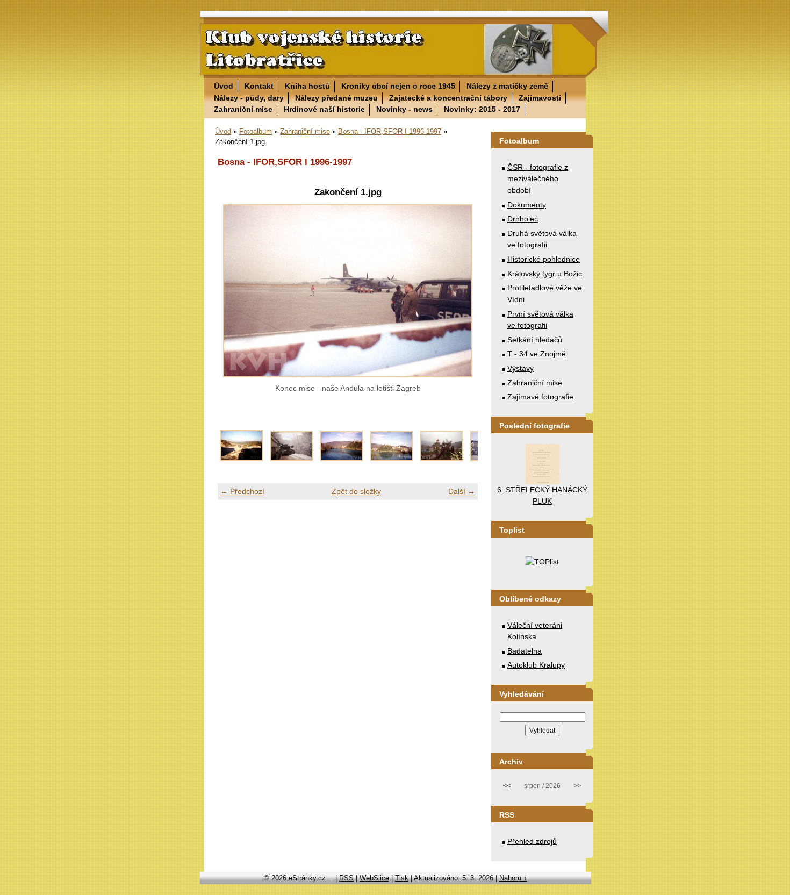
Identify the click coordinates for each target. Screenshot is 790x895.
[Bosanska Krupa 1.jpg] (391, 458)
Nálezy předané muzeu (336, 98)
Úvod (223, 86)
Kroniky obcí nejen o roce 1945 (398, 86)
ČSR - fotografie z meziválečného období (537, 179)
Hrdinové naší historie (324, 109)
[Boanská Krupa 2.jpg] (341, 458)
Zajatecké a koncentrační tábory (448, 98)
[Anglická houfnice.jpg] (291, 458)
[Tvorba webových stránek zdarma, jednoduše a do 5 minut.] (331, 879)
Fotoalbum (255, 131)
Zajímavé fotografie (540, 396)
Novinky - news (404, 109)
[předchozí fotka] (235, 290)
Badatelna (524, 651)
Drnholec (522, 218)
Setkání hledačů (534, 339)
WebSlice (374, 878)
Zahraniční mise (243, 109)
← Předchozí (242, 491)
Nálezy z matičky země (507, 86)
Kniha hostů (307, 86)
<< (507, 786)
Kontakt (259, 86)
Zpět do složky (356, 491)
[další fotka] (460, 290)
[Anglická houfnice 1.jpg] (241, 458)
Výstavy (520, 368)
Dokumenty (526, 205)
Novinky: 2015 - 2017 (482, 109)
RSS (346, 878)
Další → (461, 491)
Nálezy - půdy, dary (249, 98)
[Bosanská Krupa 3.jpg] (441, 458)
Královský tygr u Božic (544, 273)
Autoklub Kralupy (536, 665)
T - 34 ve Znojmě (536, 353)
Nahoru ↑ (513, 878)
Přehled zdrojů (532, 841)
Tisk (401, 878)
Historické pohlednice (543, 259)
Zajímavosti (540, 98)
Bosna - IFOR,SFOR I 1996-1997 (389, 131)
